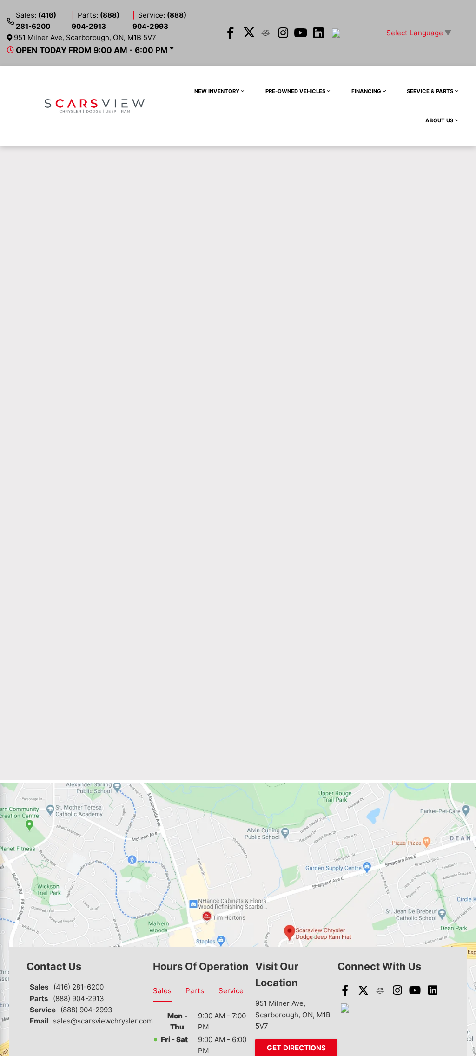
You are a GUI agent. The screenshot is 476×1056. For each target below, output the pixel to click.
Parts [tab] (194, 990)
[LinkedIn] (318, 33)
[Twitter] (248, 33)
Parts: (95, 21)
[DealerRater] (265, 33)
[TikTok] (336, 33)
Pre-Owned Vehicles (295, 91)
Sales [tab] (162, 990)
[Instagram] (283, 33)
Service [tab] (231, 990)
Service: (159, 21)
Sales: (36, 21)
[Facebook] (230, 33)
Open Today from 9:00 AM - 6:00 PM (92, 50)
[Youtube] (301, 33)
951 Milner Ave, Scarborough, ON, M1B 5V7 (85, 37)
